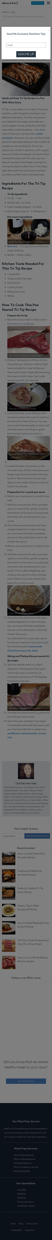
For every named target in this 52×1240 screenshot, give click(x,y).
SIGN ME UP (26, 54)
